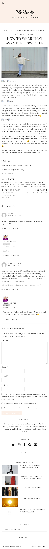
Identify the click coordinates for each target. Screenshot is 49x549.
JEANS (17, 184)
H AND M (39, 183)
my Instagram (16, 87)
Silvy (10, 214)
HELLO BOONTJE (8, 184)
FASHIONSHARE (29, 183)
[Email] (35, 444)
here (21, 169)
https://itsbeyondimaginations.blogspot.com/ (21, 285)
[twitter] (13, 444)
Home (4, 30)
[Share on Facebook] (8, 179)
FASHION (30, 34)
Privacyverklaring (36, 546)
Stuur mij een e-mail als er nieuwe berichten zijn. (21, 408)
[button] (46, 3)
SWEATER (37, 186)
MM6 (44, 108)
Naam (5, 367)
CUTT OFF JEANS (10, 183)
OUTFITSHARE (22, 186)
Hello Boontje (24, 12)
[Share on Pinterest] (13, 179)
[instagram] (19, 444)
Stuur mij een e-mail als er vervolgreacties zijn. (20, 403)
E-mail (5, 376)
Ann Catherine (15, 263)
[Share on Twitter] (10, 179)
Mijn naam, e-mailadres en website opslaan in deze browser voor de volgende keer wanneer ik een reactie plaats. (24, 396)
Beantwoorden (11, 228)
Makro (11, 174)
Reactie (6, 340)
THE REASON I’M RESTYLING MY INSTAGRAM (11, 194)
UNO (15, 111)
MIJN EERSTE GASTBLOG (36, 191)
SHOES (30, 186)
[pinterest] (29, 444)
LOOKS (23, 184)
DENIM (20, 183)
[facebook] (24, 444)
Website (5, 385)
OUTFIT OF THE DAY (9, 186)
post (14, 85)
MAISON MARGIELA (33, 184)
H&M (33, 113)
